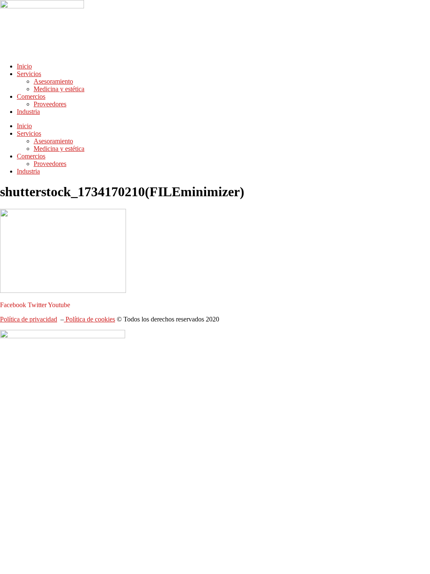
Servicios (29, 73)
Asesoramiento (53, 81)
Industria (28, 111)
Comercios (31, 96)
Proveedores (50, 104)
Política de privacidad (28, 319)
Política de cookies (89, 319)
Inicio (24, 66)
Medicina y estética (59, 88)
